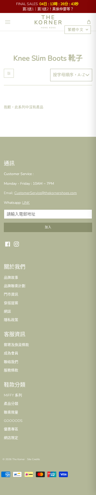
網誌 (7, 311)
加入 (48, 227)
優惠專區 (11, 429)
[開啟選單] (7, 22)
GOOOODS (13, 420)
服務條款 (11, 370)
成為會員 (11, 353)
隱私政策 (11, 319)
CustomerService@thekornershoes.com (45, 193)
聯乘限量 (11, 412)
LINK (26, 202)
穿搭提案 (11, 303)
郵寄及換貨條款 (16, 344)
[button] (89, 22)
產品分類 (11, 403)
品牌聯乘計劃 (14, 286)
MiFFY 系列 (13, 395)
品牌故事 (11, 277)
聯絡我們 (11, 361)
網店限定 (11, 437)
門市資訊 (11, 294)
